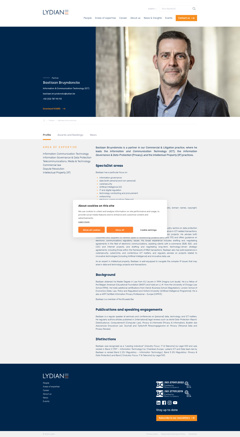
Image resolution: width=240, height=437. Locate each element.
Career (123, 18)
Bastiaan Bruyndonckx (67, 120)
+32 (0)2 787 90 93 (52, 99)
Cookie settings (148, 229)
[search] (194, 9)
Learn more (83, 221)
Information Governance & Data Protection (67, 157)
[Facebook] (164, 402)
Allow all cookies (91, 229)
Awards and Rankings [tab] (70, 134)
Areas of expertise (105, 18)
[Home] (44, 120)
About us (135, 18)
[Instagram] (169, 402)
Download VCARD (51, 108)
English (151, 9)
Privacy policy (152, 434)
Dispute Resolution (53, 168)
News (45, 397)
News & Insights (153, 18)
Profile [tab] (47, 134)
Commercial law (52, 165)
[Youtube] (175, 402)
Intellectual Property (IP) (56, 172)
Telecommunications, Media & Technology (67, 161)
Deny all (120, 229)
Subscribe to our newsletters (174, 418)
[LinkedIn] (158, 402)
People (88, 18)
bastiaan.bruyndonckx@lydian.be (59, 93)
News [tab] (93, 134)
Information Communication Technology (66, 153)
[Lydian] (56, 12)
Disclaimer (193, 434)
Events (168, 18)
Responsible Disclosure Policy (173, 434)
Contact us (184, 18)
